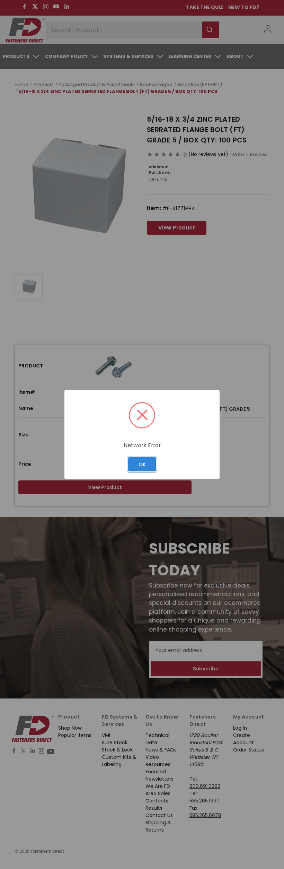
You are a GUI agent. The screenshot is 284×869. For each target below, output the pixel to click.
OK (142, 464)
